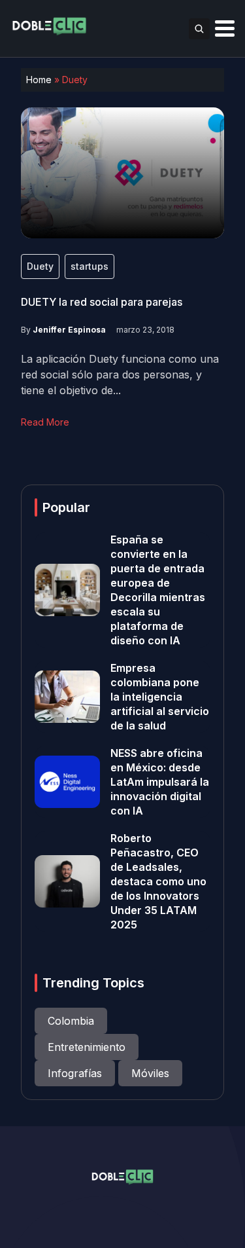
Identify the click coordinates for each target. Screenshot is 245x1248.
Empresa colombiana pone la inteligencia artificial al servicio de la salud (159, 696)
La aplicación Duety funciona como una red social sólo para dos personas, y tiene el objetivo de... (120, 374)
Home (39, 79)
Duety (40, 266)
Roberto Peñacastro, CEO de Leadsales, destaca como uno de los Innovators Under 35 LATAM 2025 (158, 881)
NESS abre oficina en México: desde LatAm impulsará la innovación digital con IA (159, 781)
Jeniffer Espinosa (69, 330)
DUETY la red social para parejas (101, 301)
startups (89, 266)
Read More (45, 422)
